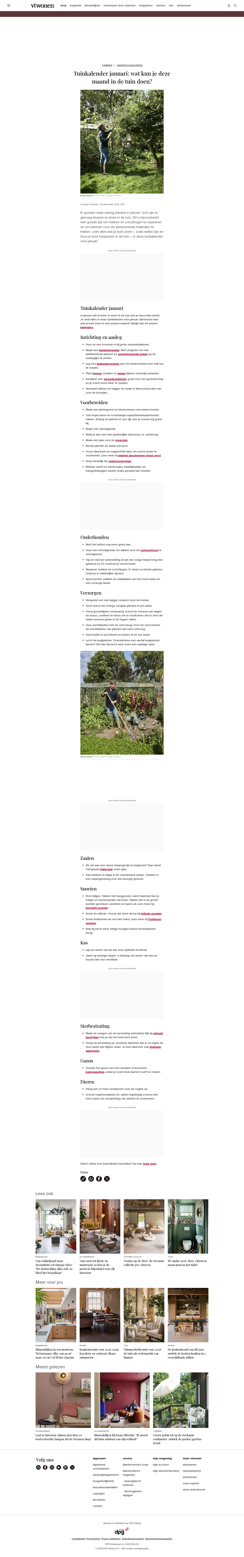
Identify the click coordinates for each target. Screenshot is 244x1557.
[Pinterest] (65, 1467)
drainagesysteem (108, 363)
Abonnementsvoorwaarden (158, 1539)
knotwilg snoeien (97, 908)
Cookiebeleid (78, 1539)
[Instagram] (52, 1467)
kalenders (86, 327)
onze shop (149, 1163)
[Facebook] (45, 1467)
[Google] (38, 1467)
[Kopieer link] (83, 1179)
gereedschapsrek (115, 379)
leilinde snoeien (151, 913)
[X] (72, 1467)
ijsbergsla (106, 869)
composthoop (149, 550)
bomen (97, 373)
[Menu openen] (9, 6)
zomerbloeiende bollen (133, 354)
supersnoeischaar (120, 461)
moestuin (121, 440)
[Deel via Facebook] (99, 1179)
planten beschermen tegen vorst (140, 455)
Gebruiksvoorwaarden (133, 1539)
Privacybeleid (93, 1539)
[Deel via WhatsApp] (91, 1179)
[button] (111, 1539)
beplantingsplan (109, 350)
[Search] (235, 6)
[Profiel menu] (229, 6)
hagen (122, 373)
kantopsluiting (95, 1072)
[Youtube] (58, 1467)
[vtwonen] (42, 5)
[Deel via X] (107, 1179)
